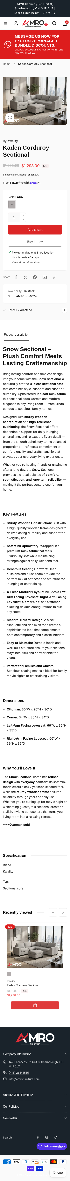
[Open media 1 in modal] (35, 101)
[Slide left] (7, 101)
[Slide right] (63, 101)
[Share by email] (44, 277)
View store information (25, 262)
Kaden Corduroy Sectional (23, 985)
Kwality (10, 141)
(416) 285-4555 (19, 1072)
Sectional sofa (13, 888)
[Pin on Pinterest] (35, 277)
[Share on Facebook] (16, 277)
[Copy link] (54, 277)
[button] (5, 23)
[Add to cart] (35, 1005)
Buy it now (35, 241)
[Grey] (11, 204)
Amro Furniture (32, 1175)
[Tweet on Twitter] (25, 277)
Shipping (7, 174)
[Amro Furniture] (35, 1044)
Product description (16, 334)
